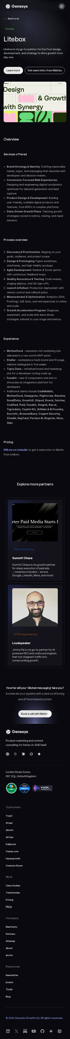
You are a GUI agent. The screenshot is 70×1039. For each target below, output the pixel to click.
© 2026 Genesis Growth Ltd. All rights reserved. (34, 1017)
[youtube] (25, 1031)
